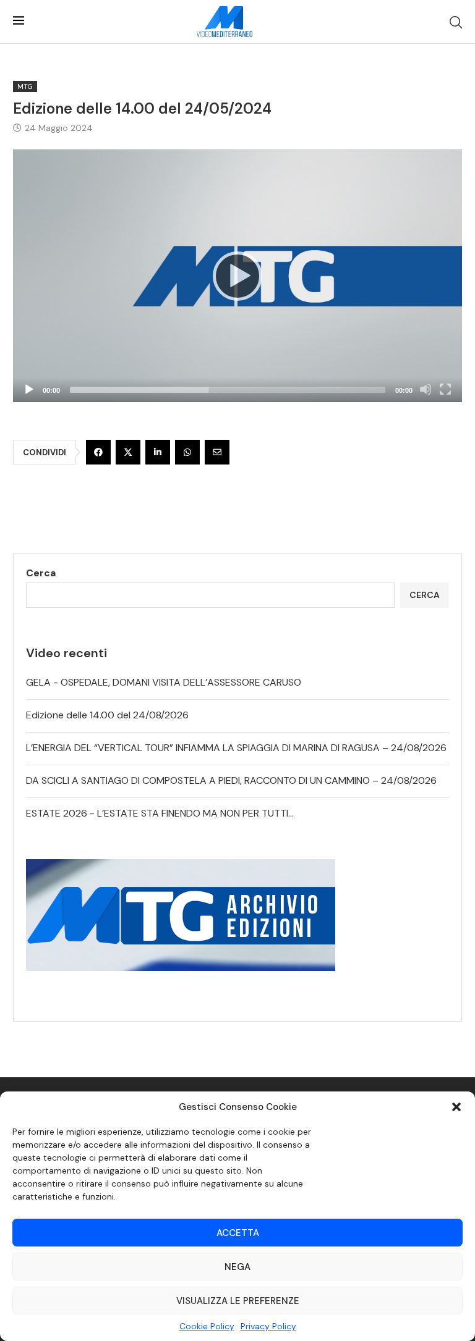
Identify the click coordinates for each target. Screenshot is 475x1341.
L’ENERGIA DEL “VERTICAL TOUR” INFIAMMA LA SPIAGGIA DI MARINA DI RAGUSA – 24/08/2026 (236, 747)
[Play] (237, 276)
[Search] (456, 22)
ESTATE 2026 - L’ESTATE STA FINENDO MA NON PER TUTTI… (160, 813)
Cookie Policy (206, 1326)
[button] (456, 1107)
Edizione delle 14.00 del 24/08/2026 (107, 714)
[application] (237, 275)
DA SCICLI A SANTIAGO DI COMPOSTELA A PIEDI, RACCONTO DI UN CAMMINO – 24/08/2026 (231, 780)
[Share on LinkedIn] (157, 452)
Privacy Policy (268, 1326)
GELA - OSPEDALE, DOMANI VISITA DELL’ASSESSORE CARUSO (163, 682)
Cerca (41, 572)
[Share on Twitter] (128, 452)
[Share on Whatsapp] (187, 452)
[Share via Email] (217, 452)
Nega (237, 1267)
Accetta (237, 1233)
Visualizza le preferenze (237, 1301)
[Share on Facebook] (98, 452)
